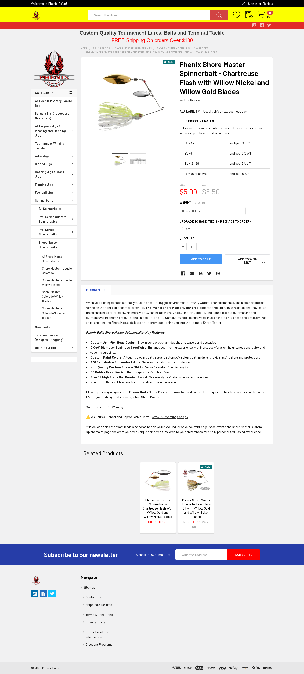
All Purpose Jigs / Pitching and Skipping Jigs (50, 130)
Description (96, 290)
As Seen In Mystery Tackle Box (53, 103)
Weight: (194, 202)
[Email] (192, 273)
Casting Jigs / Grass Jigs (49, 174)
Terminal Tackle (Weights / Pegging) (49, 337)
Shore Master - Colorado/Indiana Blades (53, 312)
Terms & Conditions (99, 614)
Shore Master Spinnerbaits (48, 245)
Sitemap (89, 587)
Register (269, 3)
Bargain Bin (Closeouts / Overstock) (52, 116)
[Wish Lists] (239, 14)
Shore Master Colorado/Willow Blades (53, 296)
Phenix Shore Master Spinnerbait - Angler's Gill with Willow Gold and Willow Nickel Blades (196, 508)
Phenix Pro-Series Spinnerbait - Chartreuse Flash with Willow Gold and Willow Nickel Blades (158, 508)
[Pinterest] (218, 273)
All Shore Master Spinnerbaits (53, 259)
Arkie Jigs (42, 156)
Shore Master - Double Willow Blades (57, 282)
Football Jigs (44, 192)
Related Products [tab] (103, 453)
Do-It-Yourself (45, 347)
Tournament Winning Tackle (49, 146)
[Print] (200, 273)
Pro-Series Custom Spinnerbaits (52, 219)
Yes (188, 229)
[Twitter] (209, 273)
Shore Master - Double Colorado (57, 270)
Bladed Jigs (43, 164)
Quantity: (188, 238)
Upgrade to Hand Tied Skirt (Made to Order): (216, 221)
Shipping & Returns (99, 605)
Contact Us (93, 597)
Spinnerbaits (44, 200)
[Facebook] (183, 273)
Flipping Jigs (44, 184)
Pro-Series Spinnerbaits (48, 232)
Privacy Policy (95, 622)
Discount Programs (99, 644)
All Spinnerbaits (50, 208)
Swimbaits (42, 327)
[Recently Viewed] (251, 14)
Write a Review (190, 100)
